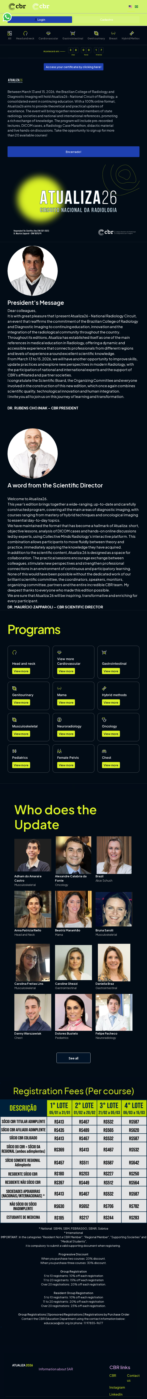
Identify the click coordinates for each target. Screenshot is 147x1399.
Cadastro (106, 19)
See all (73, 1058)
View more (21, 671)
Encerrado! (73, 151)
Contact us (133, 1378)
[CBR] (40, 6)
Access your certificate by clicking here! (73, 66)
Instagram (117, 1387)
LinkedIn (115, 1394)
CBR (112, 1375)
